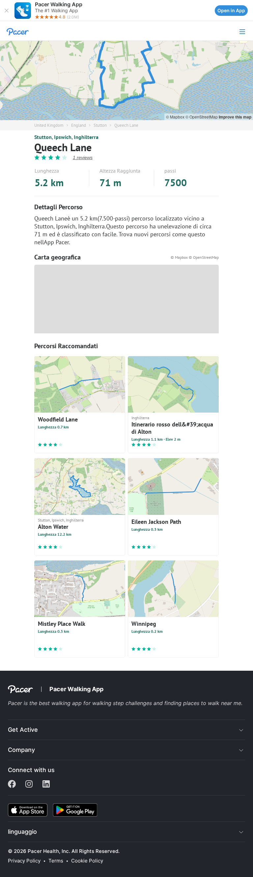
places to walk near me (212, 703)
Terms (55, 861)
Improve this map (235, 117)
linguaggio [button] (22, 831)
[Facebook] (12, 784)
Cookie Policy (87, 861)
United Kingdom (49, 125)
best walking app (61, 703)
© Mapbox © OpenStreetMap (195, 257)
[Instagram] (29, 784)
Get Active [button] (23, 729)
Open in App (231, 10)
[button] (7, 11)
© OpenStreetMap (202, 116)
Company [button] (21, 749)
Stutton (100, 125)
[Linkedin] (46, 784)
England (78, 125)
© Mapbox (175, 116)
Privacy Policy (24, 861)
